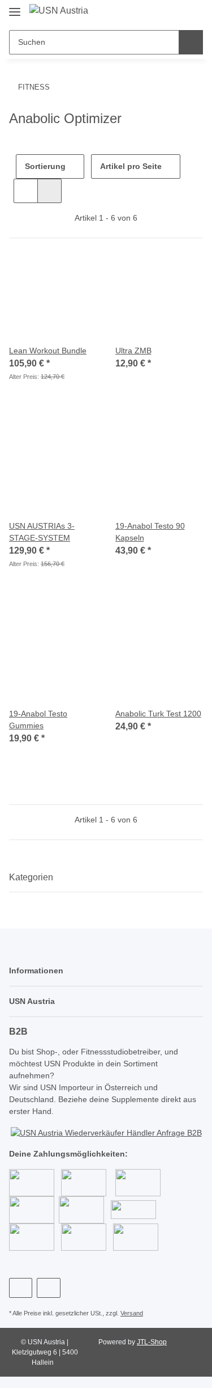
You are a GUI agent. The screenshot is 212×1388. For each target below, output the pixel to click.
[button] (156, 12)
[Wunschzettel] (174, 12)
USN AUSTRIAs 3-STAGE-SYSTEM (42, 531)
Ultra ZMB (133, 350)
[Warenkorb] (193, 12)
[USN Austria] (58, 11)
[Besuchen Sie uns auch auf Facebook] (20, 1288)
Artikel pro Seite (131, 166)
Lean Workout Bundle (47, 350)
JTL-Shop (152, 1342)
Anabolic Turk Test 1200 (158, 713)
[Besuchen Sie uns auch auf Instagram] (48, 1288)
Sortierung (45, 166)
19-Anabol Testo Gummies (38, 719)
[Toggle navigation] (14, 7)
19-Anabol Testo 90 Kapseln (150, 531)
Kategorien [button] (31, 877)
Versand (131, 1313)
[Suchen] (191, 42)
